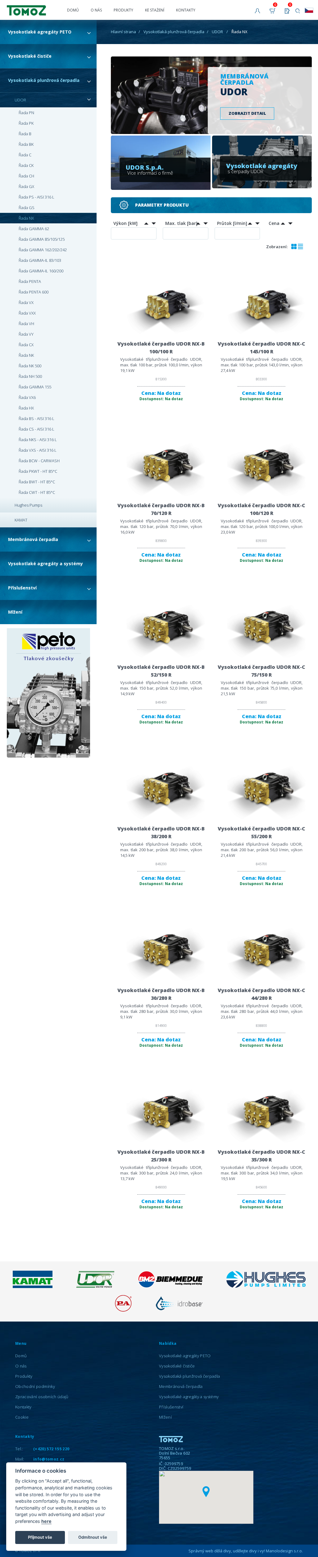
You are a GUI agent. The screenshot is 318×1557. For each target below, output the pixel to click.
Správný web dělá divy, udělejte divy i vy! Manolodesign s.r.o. (246, 1551)
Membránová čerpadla (33, 539)
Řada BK (26, 144)
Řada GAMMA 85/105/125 (42, 239)
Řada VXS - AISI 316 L (38, 450)
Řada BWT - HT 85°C (37, 482)
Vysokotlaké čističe (30, 56)
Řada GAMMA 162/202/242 (43, 250)
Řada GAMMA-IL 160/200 (41, 271)
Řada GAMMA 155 (35, 387)
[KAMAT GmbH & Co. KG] (32, 1286)
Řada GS (26, 207)
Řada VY (26, 334)
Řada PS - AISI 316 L (36, 197)
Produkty (123, 10)
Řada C (25, 155)
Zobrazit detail (247, 113)
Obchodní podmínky (35, 1386)
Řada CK (26, 165)
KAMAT (21, 520)
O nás (96, 10)
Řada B (25, 133)
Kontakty (185, 10)
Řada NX (26, 218)
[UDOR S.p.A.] (95, 1286)
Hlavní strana (123, 31)
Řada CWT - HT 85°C (37, 492)
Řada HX (26, 408)
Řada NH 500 (30, 376)
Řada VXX (27, 313)
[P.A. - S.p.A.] (123, 1310)
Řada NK (26, 355)
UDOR (20, 100)
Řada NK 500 (30, 366)
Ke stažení (154, 10)
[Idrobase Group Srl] (179, 1310)
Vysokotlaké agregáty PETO (39, 32)
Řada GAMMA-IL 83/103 (40, 260)
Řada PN (26, 112)
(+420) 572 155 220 (51, 1449)
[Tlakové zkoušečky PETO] (48, 693)
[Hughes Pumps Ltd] (266, 1286)
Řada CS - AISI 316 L (36, 429)
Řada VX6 (27, 397)
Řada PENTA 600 (33, 292)
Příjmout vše (40, 1537)
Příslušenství (22, 588)
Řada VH (26, 323)
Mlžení (15, 612)
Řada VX (26, 302)
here (46, 1521)
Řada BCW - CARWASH (39, 460)
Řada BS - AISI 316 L (36, 418)
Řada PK (26, 123)
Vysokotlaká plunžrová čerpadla (44, 80)
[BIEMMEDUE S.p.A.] (170, 1286)
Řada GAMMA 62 (34, 228)
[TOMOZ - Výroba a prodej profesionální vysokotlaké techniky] (32, 8)
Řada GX (26, 186)
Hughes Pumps (28, 505)
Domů (73, 10)
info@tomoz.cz (49, 1459)
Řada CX (26, 344)
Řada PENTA (30, 281)
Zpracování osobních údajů (42, 1396)
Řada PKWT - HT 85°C (38, 471)
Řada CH (26, 176)
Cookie (22, 1417)
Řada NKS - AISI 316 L (38, 439)
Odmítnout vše (92, 1537)
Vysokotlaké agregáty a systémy (45, 563)
